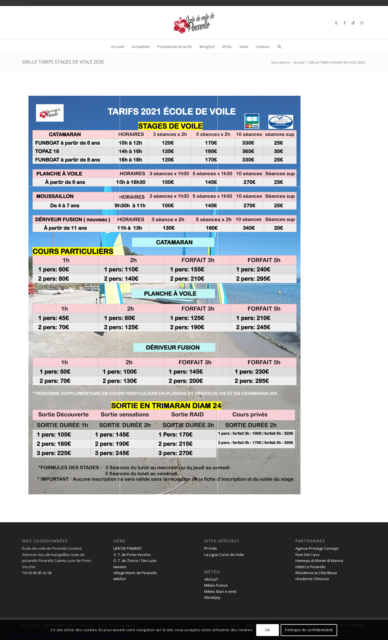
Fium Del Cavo (307, 554)
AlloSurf (211, 579)
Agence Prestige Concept (316, 548)
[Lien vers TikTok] (353, 22)
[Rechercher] (277, 46)
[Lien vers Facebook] (344, 22)
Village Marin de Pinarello (135, 572)
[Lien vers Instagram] (361, 22)
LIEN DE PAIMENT (127, 548)
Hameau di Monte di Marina (319, 560)
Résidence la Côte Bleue (316, 572)
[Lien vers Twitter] (336, 22)
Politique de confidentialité (309, 630)
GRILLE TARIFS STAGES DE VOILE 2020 (63, 62)
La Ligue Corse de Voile (224, 554)
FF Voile (210, 548)
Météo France (216, 585)
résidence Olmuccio (312, 578)
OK (267, 630)
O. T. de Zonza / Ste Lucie (135, 560)
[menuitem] (117, 46)
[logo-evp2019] (194, 22)
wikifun (119, 578)
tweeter (120, 566)
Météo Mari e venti (220, 591)
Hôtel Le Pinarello (310, 566)
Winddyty (212, 597)
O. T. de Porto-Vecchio (132, 554)
